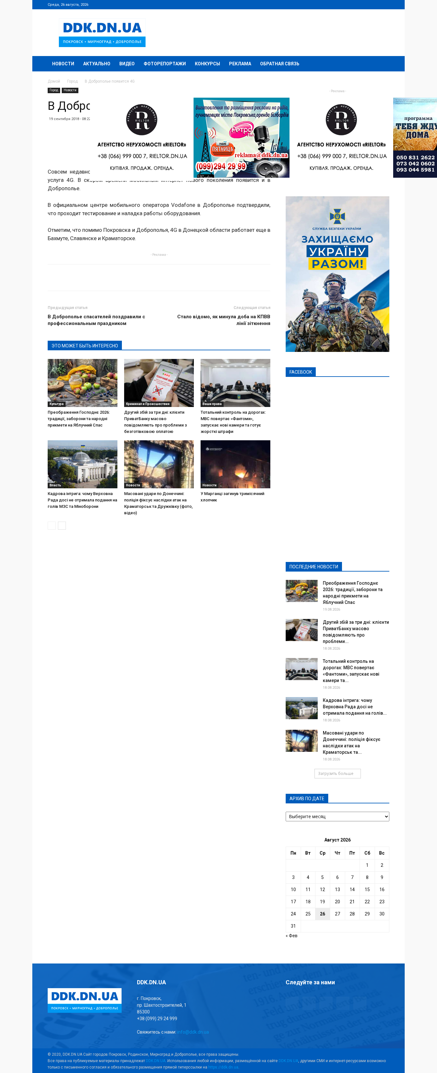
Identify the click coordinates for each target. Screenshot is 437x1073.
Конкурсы (207, 63)
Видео (127, 63)
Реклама (240, 63)
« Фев (292, 935)
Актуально (96, 63)
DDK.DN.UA (155, 1061)
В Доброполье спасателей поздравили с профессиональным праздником (96, 320)
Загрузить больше (336, 773)
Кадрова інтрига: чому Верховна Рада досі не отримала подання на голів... (355, 707)
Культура (57, 404)
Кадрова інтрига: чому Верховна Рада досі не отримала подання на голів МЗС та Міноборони (82, 500)
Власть (55, 485)
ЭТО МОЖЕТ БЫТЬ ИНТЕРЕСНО (85, 345)
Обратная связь (279, 63)
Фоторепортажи (165, 63)
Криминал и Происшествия (148, 404)
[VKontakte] (374, 4)
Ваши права (212, 404)
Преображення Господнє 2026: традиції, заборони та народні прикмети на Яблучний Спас (79, 418)
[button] (381, 64)
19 (322, 901)
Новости (63, 63)
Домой (54, 81)
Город (72, 81)
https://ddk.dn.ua (223, 1067)
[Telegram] (353, 4)
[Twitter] (363, 4)
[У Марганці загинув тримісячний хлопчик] (235, 464)
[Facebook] (342, 4)
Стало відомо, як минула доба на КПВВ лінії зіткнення (223, 320)
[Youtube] (384, 4)
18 (308, 901)
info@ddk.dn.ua (193, 1032)
